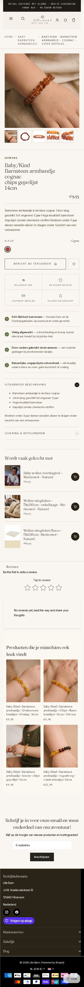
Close (42, 932)
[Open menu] (11, 18)
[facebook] (16, 912)
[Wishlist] (65, 20)
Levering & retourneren (25, 433)
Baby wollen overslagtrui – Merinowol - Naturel (42, 475)
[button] (11, 136)
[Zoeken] (23, 18)
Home (9, 36)
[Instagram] (6, 912)
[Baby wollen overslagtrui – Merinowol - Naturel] (12, 477)
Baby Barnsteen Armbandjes (27, 40)
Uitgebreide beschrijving (25, 384)
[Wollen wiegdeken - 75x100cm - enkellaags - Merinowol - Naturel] (12, 506)
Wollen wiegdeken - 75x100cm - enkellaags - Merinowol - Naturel (44, 504)
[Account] (57, 20)
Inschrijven (42, 857)
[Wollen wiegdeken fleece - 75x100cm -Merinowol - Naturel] (12, 536)
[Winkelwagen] (74, 20)
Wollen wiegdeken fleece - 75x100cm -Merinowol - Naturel (42, 534)
